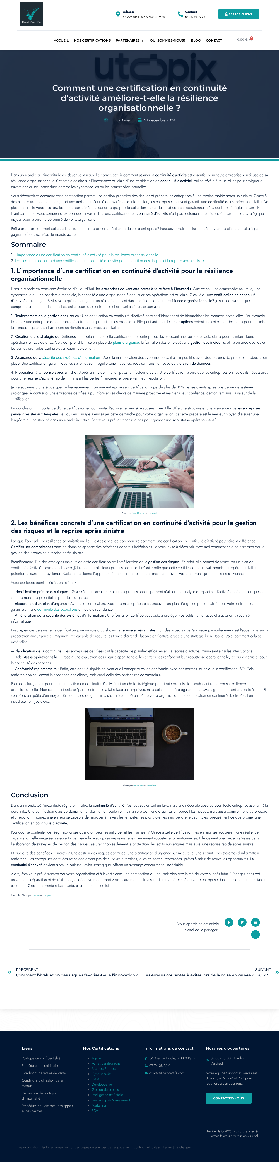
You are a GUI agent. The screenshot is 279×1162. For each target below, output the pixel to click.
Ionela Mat (138, 785)
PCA (95, 1110)
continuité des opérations (57, 609)
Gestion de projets (105, 1089)
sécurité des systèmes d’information (71, 357)
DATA (95, 1079)
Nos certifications (92, 40)
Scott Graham (138, 513)
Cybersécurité (102, 1073)
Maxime (36, 895)
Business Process (104, 1068)
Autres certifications (106, 1063)
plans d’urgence (126, 342)
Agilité (96, 1058)
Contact (191, 12)
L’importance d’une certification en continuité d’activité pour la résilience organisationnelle (86, 255)
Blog (196, 40)
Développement (103, 1084)
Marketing (99, 1105)
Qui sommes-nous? (168, 40)
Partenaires (128, 40)
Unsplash (153, 513)
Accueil (61, 40)
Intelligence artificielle (107, 1094)
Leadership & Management (111, 1100)
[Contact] (180, 14)
